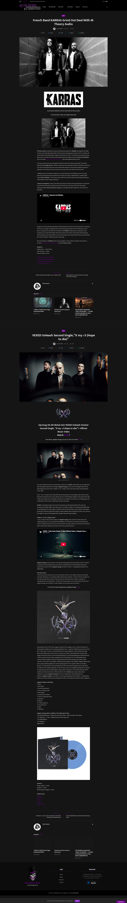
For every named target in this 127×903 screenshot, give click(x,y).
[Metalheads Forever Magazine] (29, 7)
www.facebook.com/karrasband (50, 243)
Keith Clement (60, 28)
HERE (66, 435)
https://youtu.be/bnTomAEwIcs (54, 159)
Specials (85, 7)
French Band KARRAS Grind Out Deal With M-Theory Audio (78, 816)
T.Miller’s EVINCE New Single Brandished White (42, 310)
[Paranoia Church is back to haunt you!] (63, 302)
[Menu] (20, 1)
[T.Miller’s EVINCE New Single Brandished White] (43, 302)
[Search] (107, 7)
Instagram (39, 798)
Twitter (39, 800)
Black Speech (76, 893)
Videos (78, 7)
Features (70, 7)
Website (39, 802)
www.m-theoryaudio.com (43, 263)
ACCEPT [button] (77, 901)
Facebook (39, 796)
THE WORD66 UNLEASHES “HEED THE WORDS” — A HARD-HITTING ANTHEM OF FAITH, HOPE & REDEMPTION (46, 1)
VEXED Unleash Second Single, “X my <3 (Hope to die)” (48, 275)
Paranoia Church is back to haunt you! (62, 310)
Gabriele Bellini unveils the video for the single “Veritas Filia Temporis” (77, 276)
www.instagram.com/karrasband (45, 259)
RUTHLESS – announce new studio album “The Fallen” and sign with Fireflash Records (48, 816)
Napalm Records (41, 804)
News (44, 7)
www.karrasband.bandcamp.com (45, 261)
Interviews (52, 7)
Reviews (60, 7)
